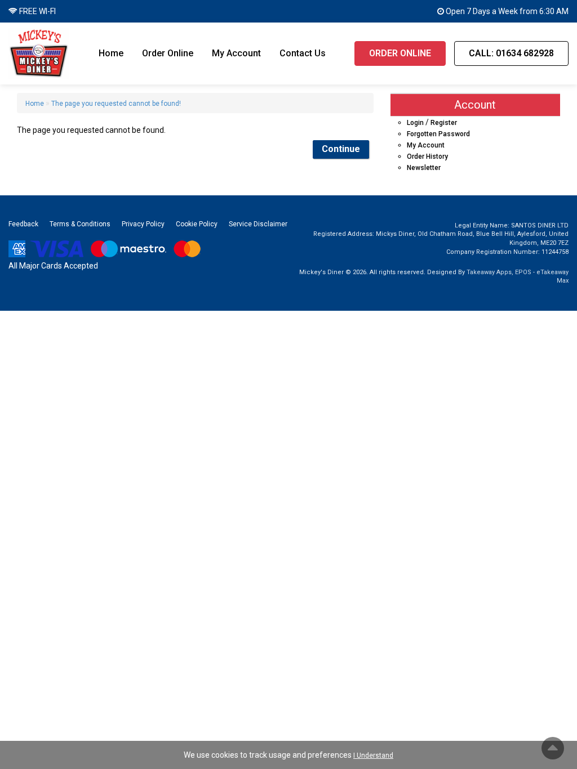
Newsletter (424, 168)
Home (111, 53)
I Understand (373, 755)
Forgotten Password (438, 134)
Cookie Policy (197, 224)
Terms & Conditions (80, 224)
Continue (341, 149)
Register (443, 123)
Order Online (167, 53)
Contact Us (302, 53)
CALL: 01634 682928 (511, 53)
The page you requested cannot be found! (116, 104)
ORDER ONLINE (400, 53)
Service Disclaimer (258, 224)
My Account (236, 53)
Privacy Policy (143, 224)
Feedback (23, 224)
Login (415, 123)
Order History (427, 156)
